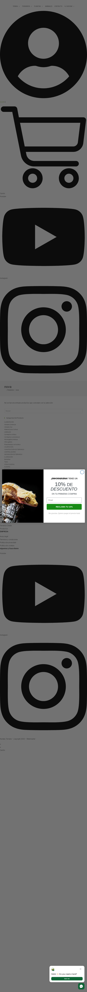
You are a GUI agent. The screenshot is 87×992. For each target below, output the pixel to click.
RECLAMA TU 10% (64, 507)
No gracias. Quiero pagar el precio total (64, 513)
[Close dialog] (82, 472)
